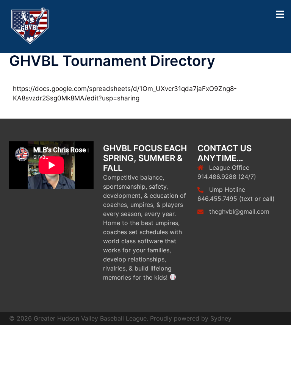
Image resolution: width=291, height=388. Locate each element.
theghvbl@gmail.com (239, 211)
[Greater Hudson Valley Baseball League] (29, 26)
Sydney (221, 318)
